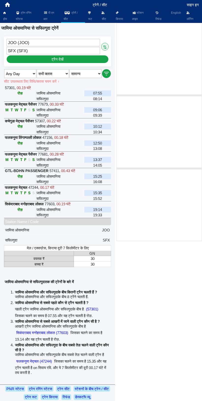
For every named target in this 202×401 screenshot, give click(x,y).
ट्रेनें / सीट (71, 16)
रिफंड (158, 19)
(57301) (92, 309)
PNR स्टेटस (15, 389)
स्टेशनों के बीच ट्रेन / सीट (92, 389)
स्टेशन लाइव (138, 16)
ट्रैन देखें (57, 59)
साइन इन (193, 5)
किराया (119, 19)
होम (4, 19)
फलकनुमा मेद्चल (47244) (34, 361)
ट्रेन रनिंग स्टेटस (23, 16)
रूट (89, 19)
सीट (103, 19)
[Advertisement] (159, 58)
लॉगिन (189, 19)
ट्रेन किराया (50, 397)
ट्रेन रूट (31, 397)
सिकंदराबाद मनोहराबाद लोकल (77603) (42, 333)
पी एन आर (48, 16)
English (176, 13)
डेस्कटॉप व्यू (82, 397)
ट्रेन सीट (63, 389)
